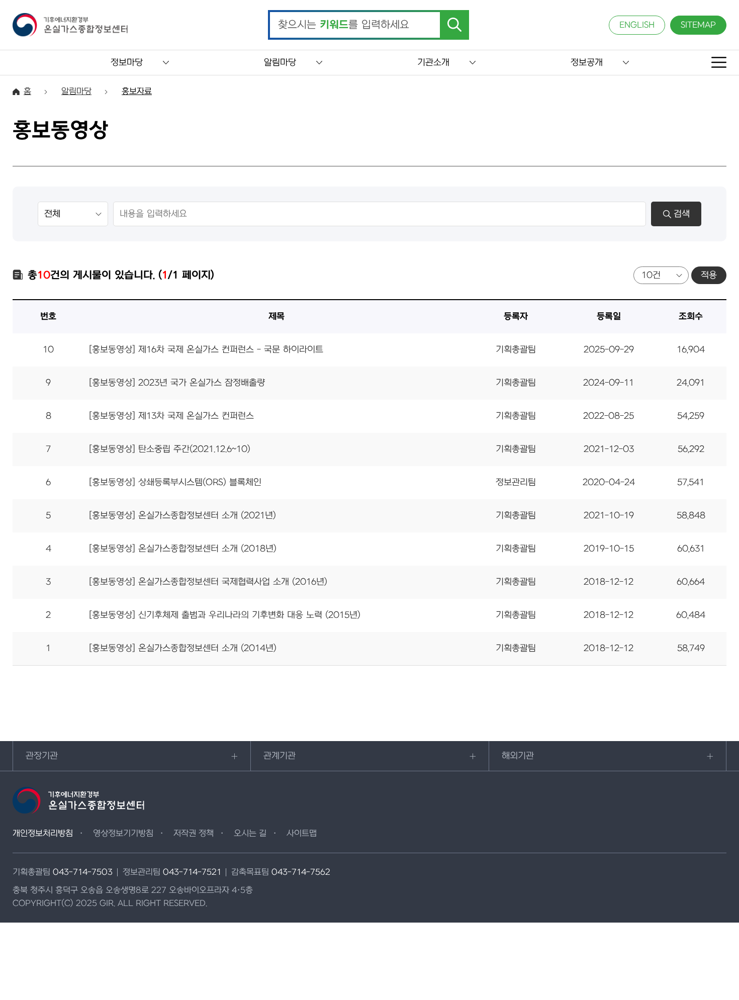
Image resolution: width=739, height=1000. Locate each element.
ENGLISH (637, 25)
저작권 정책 (193, 833)
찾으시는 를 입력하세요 (343, 25)
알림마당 (280, 62)
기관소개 (433, 62)
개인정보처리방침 (43, 833)
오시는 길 (250, 833)
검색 (682, 214)
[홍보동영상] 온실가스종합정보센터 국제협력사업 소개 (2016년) (208, 582)
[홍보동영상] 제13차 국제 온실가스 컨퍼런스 (171, 416)
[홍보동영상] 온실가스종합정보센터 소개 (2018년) (182, 549)
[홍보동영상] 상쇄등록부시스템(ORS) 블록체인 (175, 482)
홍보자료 (137, 91)
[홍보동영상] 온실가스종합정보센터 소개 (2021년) (182, 515)
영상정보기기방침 (123, 833)
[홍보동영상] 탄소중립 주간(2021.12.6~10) (169, 449)
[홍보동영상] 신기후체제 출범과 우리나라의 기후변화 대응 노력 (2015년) (224, 615)
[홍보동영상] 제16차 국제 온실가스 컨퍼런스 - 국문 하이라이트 (206, 349)
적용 (709, 275)
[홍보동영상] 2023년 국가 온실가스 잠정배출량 (177, 383)
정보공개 (587, 62)
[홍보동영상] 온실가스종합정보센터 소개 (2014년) (182, 648)
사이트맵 (302, 833)
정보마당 (127, 62)
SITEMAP (698, 25)
